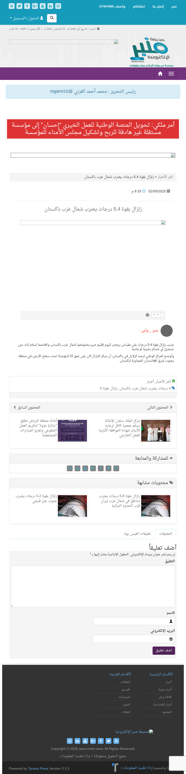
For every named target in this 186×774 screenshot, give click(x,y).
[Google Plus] (35, 6)
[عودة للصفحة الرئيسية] (151, 52)
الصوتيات (124, 697)
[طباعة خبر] (147, 315)
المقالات (125, 682)
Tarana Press (38, 769)
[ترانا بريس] (115, 768)
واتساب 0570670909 (112, 6)
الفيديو (126, 689)
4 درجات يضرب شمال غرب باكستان (145, 388)
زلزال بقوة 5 (108, 388)
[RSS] (12, 6)
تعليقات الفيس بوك (137, 534)
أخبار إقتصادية (162, 704)
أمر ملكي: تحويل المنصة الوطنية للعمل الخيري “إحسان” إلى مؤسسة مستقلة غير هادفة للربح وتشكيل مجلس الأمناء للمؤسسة (93, 129)
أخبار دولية (165, 689)
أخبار (150, 382)
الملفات (126, 712)
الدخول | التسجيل (26, 18)
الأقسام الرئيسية (161, 674)
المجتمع (167, 712)
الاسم (171, 613)
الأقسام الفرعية (120, 674)
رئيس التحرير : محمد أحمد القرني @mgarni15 (93, 91)
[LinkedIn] (51, 6)
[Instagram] (58, 6)
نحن (174, 6)
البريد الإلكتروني (162, 631)
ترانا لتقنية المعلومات (138, 768)
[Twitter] (20, 6)
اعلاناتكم (139, 6)
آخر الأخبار (165, 177)
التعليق (170, 561)
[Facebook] (27, 6)
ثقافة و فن (165, 697)
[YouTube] (43, 6)
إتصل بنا (158, 6)
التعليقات (165, 534)
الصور (126, 704)
